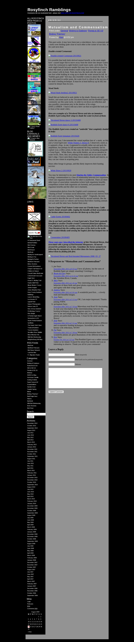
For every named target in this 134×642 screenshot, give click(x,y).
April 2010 (30, 496)
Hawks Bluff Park (33, 283)
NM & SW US (31, 368)
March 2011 (31, 470)
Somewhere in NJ (33, 318)
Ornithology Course (34, 311)
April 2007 (30, 579)
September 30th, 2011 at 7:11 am (65, 323)
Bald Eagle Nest (32, 396)
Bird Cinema (31, 245)
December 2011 (32, 449)
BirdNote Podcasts (34, 261)
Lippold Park (31, 301)
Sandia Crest (31, 387)
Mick (56, 280)
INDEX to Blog (31, 375)
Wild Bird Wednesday (34, 337)
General (29, 361)
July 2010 (30, 489)
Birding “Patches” (32, 394)
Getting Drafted (32, 380)
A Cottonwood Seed (34, 240)
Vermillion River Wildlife (35, 332)
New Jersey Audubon (34, 309)
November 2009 (32, 508)
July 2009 (30, 517)
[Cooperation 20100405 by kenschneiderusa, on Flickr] (59, 237)
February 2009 (32, 529)
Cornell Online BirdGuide (35, 273)
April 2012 (30, 440)
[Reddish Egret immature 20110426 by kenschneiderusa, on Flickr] (63, 136)
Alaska (29, 398)
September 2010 (32, 484)
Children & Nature (33, 271)
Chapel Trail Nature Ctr (35, 268)
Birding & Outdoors (33, 363)
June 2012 (30, 435)
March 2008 (31, 555)
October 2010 (31, 482)
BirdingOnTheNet (33, 259)
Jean (56, 297)
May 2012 (30, 437)
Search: (30, 411)
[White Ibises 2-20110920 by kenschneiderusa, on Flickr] (59, 170)
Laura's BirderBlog (33, 297)
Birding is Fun (32, 257)
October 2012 (31, 425)
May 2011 (30, 466)
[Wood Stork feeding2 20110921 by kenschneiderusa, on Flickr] (62, 93)
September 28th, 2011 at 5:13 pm (65, 299)
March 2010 (31, 499)
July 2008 (30, 546)
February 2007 (32, 583)
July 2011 (30, 461)
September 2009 (32, 513)
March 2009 (31, 527)
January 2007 (31, 586)
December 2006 (32, 588)
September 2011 (32, 456)
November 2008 (32, 536)
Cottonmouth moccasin (35, 276)
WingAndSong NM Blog (35, 339)
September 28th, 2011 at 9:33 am (65, 269)
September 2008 (32, 541)
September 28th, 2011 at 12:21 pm (66, 276)
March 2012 (31, 442)
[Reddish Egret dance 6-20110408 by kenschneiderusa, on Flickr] (63, 125)
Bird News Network (34, 350)
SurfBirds (31, 323)
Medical (29, 372)
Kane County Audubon (35, 292)
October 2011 (31, 454)
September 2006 (32, 595)
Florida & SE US (32, 370)
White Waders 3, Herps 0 (78, 143)
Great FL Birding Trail (34, 280)
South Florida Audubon (35, 320)
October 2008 (31, 539)
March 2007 (31, 581)
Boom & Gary (60, 273)
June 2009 (30, 520)
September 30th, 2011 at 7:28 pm (65, 333)
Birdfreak (30, 252)
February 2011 (32, 473)
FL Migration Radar (34, 355)
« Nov (30, 632)
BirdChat (30, 345)
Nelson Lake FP (33, 306)
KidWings (31, 294)
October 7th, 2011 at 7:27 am (64, 340)
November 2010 (32, 480)
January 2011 (31, 475)
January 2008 (31, 560)
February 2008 (32, 558)
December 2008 (32, 534)
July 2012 (30, 433)
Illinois (29, 391)
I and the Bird (32, 352)
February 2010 (32, 501)
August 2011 (31, 458)
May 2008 (30, 550)
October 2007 (31, 567)
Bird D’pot (30, 408)
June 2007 (30, 574)
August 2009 (31, 515)
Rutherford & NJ (32, 365)
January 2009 (31, 532)
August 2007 (31, 569)
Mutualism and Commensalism (78, 27)
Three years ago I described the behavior (65, 242)
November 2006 (32, 591)
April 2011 (30, 468)
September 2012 (32, 428)
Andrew (57, 290)
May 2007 (30, 576)
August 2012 (31, 430)
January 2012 (31, 447)
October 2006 (31, 593)
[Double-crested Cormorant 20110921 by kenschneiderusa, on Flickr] (64, 56)
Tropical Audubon (33, 327)
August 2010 (31, 487)
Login (29, 601)
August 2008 (31, 543)
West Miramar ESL (34, 334)
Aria (55, 320)
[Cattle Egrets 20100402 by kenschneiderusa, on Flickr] (59, 217)
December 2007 (32, 562)
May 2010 (30, 494)
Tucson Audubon (33, 330)
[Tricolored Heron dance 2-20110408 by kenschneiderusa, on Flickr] (64, 120)
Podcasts (30, 604)
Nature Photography (34, 304)
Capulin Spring (31, 389)
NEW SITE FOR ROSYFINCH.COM (72, 13)
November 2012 (32, 423)
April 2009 (30, 524)
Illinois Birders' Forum (34, 285)
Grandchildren (31, 384)
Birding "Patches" (57, 34)
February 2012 (32, 444)
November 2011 (32, 451)
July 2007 (30, 572)
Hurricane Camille (32, 377)
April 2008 (30, 553)
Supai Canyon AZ (32, 382)
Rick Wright (31, 313)
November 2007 (32, 565)
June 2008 (30, 548)
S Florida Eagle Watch (35, 316)
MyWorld (30, 401)
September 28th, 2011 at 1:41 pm (65, 283)
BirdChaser (31, 250)
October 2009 (31, 510)
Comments (32, 608)
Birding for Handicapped (35, 254)
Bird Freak (31, 247)
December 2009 (32, 506)
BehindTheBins (32, 242)
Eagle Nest (31, 278)
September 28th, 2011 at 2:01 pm (65, 292)
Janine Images (32, 287)
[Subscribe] (31, 211)
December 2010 (32, 477)
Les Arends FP (32, 299)
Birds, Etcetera (32, 264)
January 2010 (31, 503)
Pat (55, 330)
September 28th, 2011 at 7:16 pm (65, 307)
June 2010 (30, 491)
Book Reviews (31, 406)
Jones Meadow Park (34, 290)
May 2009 (30, 522)
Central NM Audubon (34, 266)
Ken (61, 37)
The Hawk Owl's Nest (34, 325)
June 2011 (30, 463)
